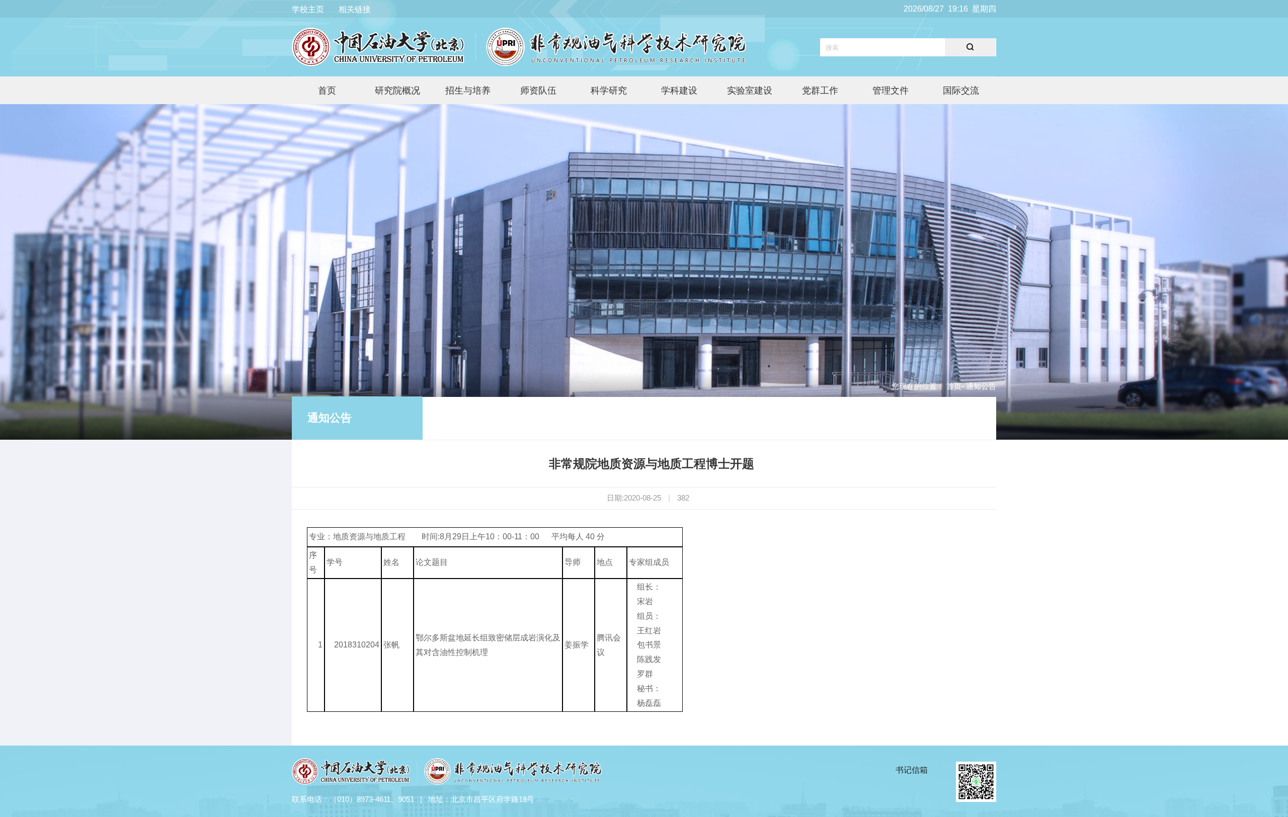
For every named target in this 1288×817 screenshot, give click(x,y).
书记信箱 (912, 770)
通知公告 (329, 418)
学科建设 (679, 91)
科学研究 (609, 91)
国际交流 (961, 91)
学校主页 (308, 9)
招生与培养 (468, 91)
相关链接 (355, 9)
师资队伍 (538, 91)
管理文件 (890, 91)
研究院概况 (397, 91)
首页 (327, 91)
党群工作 (820, 91)
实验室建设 (749, 91)
